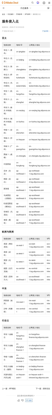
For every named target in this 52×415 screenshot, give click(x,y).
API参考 (27, 14)
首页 (3, 14)
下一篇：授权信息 (43, 388)
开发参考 (19, 14)
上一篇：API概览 (9, 388)
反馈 (30, 400)
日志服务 (11, 14)
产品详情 (45, 31)
